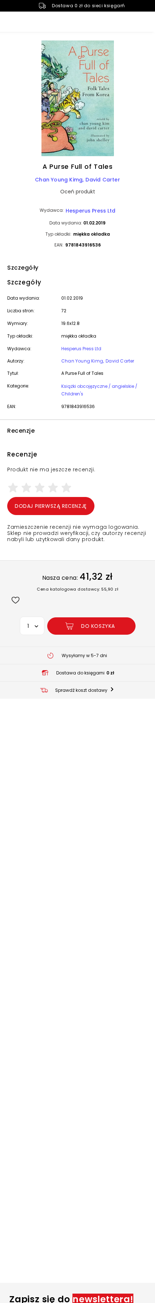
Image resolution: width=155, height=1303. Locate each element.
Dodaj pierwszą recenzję (51, 506)
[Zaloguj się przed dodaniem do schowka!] (15, 600)
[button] (77, 99)
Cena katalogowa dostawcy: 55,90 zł (77, 589)
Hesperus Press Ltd (90, 210)
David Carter (102, 179)
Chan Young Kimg (59, 179)
